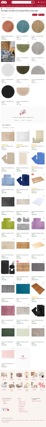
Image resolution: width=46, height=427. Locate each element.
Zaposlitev (5, 403)
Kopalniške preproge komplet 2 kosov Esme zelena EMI (13, 233)
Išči (32, 2)
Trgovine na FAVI (22, 401)
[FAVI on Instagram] (5, 410)
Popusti (41, 389)
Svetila (16, 5)
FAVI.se (38, 420)
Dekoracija (8, 5)
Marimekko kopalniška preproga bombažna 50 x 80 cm (28, 167)
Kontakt (4, 401)
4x (7, 144)
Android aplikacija (37, 401)
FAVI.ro (23, 420)
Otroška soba (26, 390)
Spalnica (19, 389)
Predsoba (34, 389)
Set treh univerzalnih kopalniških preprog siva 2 (26, 233)
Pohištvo (3, 5)
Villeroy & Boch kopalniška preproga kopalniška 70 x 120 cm (14, 254)
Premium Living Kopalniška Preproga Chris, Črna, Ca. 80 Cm (13, 101)
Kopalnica (31, 5)
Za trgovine (21, 408)
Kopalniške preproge (10, 8)
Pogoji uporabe (22, 410)
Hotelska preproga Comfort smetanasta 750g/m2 (11, 146)
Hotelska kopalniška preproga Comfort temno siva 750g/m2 (14, 211)
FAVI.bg (3, 422)
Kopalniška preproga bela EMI (37, 211)
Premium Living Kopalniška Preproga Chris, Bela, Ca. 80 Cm (13, 79)
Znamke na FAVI (22, 403)
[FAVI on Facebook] (3, 410)
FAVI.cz (12, 420)
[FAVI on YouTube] (8, 410)
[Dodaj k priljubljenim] (14, 21)
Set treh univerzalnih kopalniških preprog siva (11, 276)
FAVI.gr (7, 422)
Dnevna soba (11, 390)
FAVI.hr (31, 420)
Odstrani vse (17, 120)
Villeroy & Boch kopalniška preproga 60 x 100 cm (26, 320)
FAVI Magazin (21, 406)
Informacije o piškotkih (23, 411)
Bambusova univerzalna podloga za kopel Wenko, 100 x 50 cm (29, 254)
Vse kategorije (40, 5)
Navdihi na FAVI (22, 405)
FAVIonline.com (5, 418)
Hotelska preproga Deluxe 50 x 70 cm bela (25, 146)
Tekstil (13, 5)
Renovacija (21, 5)
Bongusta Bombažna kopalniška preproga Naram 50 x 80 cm (29, 341)
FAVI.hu (27, 420)
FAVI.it (34, 420)
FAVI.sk (16, 420)
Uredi (35, 14)
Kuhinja (26, 5)
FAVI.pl (20, 420)
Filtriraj (42, 14)
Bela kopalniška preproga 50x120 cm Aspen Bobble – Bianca (29, 211)
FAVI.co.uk (42, 420)
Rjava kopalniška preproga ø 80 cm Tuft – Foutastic (12, 36)
